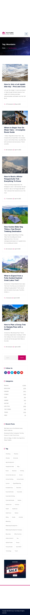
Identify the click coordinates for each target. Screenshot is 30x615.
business (14, 470)
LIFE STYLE (7, 406)
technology (8, 551)
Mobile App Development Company (14, 529)
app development (10, 462)
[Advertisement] (15, 15)
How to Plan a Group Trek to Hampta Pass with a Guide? (15, 327)
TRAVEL (6, 412)
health (7, 508)
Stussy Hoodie (9, 546)
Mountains (8, 534)
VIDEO (5, 415)
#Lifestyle (15, 458)
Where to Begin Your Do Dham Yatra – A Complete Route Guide (14, 130)
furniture (17, 504)
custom (8, 483)
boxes (7, 470)
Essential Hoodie (10, 491)
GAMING (6, 400)
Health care (8, 513)
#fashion (16, 453)
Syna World (18, 546)
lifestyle (21, 517)
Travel (16, 551)
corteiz (21, 475)
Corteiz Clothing (9, 479)
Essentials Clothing (10, 496)
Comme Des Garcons (11, 475)
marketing (8, 521)
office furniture (17, 534)
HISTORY (6, 403)
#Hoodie (8, 458)
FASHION (6, 391)
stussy (17, 542)
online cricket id (9, 538)
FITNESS (6, 394)
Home (3, 48)
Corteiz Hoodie (20, 479)
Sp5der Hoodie (9, 542)
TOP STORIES (7, 409)
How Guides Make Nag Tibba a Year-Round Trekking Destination (13, 229)
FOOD (5, 397)
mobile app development (11, 525)
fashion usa (8, 504)
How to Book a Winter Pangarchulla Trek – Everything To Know (13, 179)
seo (18, 538)
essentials (19, 491)
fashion (19, 500)
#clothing (8, 453)
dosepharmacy (9, 487)
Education (18, 487)
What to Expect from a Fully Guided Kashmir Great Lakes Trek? (13, 278)
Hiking (7, 517)
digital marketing (17, 483)
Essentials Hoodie (10, 500)
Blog (18, 466)
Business (6, 385)
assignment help (10, 466)
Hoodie (13, 517)
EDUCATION (7, 388)
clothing (22, 470)
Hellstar (16, 513)
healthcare (14, 508)
